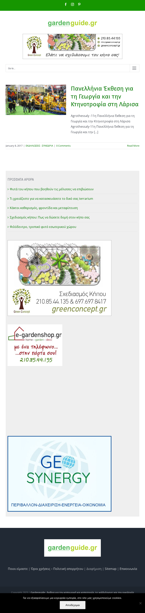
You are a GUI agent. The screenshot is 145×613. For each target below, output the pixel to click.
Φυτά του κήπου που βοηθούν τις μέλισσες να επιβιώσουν (52, 189)
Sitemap (110, 569)
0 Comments (63, 145)
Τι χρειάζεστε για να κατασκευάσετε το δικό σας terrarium (51, 199)
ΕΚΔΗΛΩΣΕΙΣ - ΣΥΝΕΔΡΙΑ (39, 145)
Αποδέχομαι (73, 605)
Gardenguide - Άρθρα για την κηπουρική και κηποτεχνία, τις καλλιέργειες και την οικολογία (82, 592)
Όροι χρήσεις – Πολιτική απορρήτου (57, 569)
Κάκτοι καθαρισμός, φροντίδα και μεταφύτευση (44, 208)
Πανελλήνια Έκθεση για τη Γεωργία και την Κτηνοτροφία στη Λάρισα (105, 96)
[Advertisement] (72, 400)
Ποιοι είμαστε (18, 569)
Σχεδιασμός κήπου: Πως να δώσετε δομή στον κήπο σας (50, 217)
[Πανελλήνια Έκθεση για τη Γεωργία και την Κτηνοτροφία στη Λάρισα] (36, 100)
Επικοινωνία (128, 569)
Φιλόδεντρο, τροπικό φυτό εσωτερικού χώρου (43, 227)
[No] (140, 603)
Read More (133, 145)
